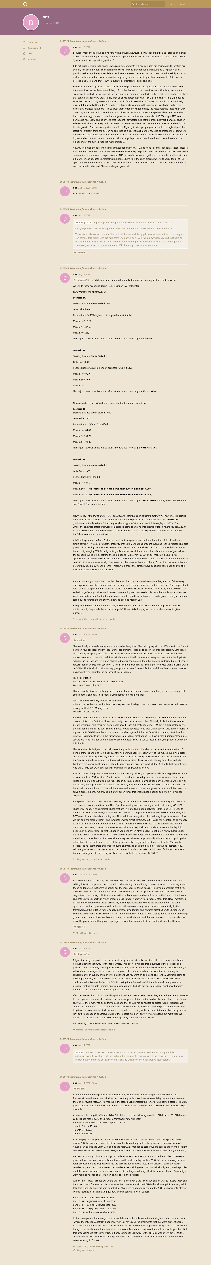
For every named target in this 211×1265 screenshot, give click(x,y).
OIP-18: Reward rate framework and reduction (84, 41)
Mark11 (81, 926)
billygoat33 (85, 222)
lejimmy (81, 252)
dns (81, 1052)
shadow (81, 640)
